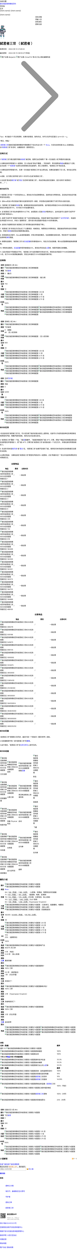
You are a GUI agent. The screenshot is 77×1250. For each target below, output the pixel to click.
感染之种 (8, 1202)
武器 (23, 771)
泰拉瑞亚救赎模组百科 (8, 4)
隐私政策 (10, 1247)
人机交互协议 (12, 1235)
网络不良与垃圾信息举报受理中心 (12, 1231)
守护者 (66, 218)
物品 (61, 163)
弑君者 (4, 147)
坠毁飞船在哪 (11, 1164)
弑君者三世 (5, 145)
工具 (2, 961)
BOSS (2, 1173)
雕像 (28, 741)
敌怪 (9, 271)
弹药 (8, 237)
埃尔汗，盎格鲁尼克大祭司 (15, 1191)
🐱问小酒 (30, 1169)
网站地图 (3, 1243)
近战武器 (27, 241)
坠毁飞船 (3, 1164)
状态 (43, 212)
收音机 (22, 159)
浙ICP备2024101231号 (8, 1223)
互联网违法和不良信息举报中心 (11, 1227)
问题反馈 (3, 1239)
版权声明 (3, 1235)
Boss (48, 145)
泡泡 (17, 205)
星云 (20, 180)
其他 (9, 231)
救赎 (17, 1164)
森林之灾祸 (9, 1186)
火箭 (47, 248)
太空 (62, 218)
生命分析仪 (24, 745)
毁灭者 (14, 180)
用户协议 (3, 1247)
